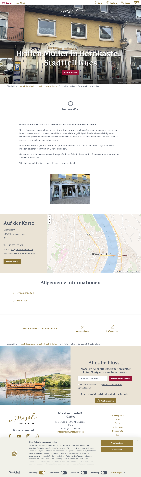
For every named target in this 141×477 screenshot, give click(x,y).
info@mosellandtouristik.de (70, 431)
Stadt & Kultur (50, 86)
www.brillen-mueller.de (24, 253)
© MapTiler (118, 272)
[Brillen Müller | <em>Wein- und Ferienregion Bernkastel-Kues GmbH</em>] (70, 189)
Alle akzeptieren (117, 443)
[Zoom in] (49, 216)
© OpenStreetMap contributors (131, 272)
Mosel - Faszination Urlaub (31, 86)
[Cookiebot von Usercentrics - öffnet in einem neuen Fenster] (14, 472)
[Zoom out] (49, 219)
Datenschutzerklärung (112, 384)
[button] (7, 2)
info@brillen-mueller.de (22, 249)
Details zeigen (116, 473)
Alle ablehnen (117, 449)
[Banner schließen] (137, 441)
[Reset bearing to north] (49, 222)
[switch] (64, 472)
